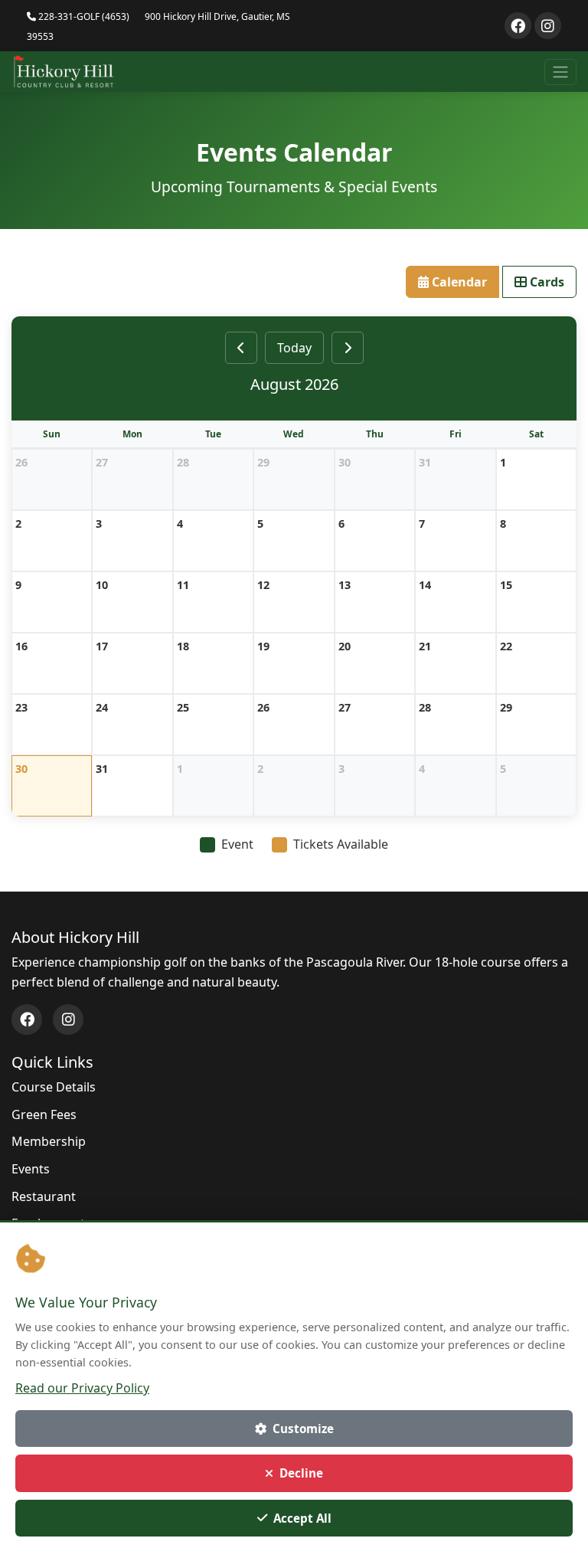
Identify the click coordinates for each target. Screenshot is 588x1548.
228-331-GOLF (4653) (82, 16)
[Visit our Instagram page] (547, 25)
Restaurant (43, 1196)
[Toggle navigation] (560, 72)
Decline (301, 1473)
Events (30, 1168)
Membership (48, 1141)
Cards (545, 281)
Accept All (302, 1518)
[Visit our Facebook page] (518, 25)
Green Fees (44, 1114)
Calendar (458, 281)
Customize (303, 1428)
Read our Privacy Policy (82, 1387)
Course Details (53, 1086)
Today (294, 347)
